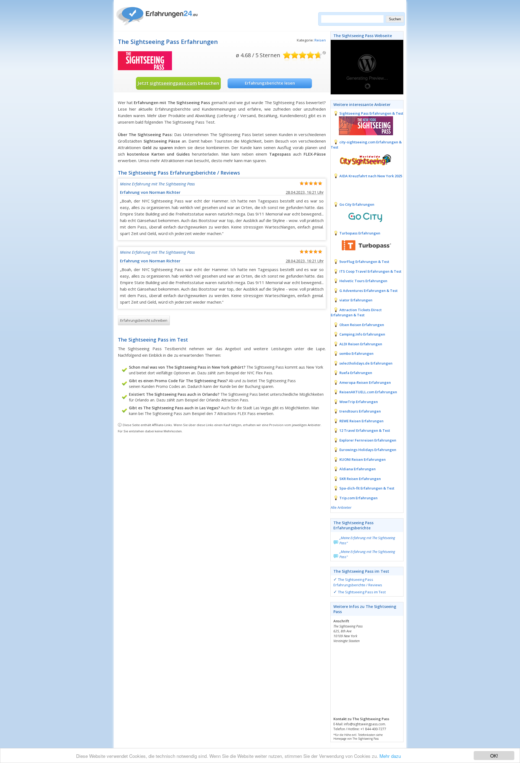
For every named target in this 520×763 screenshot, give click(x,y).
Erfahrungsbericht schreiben (143, 320)
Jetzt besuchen (178, 83)
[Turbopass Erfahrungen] (362, 244)
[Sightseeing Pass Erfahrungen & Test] (362, 125)
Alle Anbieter (341, 507)
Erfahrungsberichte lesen (270, 83)
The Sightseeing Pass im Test (362, 592)
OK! (494, 755)
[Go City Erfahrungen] (362, 216)
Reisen (320, 40)
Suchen (395, 19)
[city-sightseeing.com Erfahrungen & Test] (362, 159)
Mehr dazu (390, 755)
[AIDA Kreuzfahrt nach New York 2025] (362, 187)
